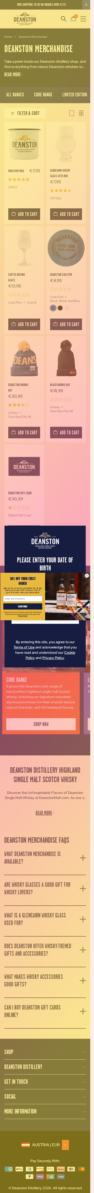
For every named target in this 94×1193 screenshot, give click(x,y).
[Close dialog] (87, 576)
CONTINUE (23, 606)
